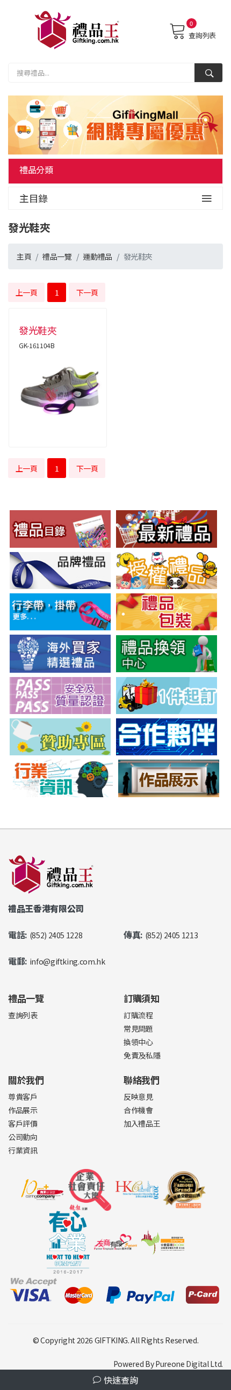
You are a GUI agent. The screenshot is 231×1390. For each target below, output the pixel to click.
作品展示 (23, 1110)
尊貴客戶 (23, 1096)
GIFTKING (111, 1340)
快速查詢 (120, 1379)
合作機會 (138, 1110)
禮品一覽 (57, 256)
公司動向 (23, 1136)
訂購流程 (138, 1015)
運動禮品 (97, 256)
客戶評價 (23, 1123)
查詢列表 (202, 35)
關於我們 (26, 1079)
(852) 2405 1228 (56, 935)
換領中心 (138, 1041)
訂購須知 (142, 998)
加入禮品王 (142, 1123)
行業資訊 (23, 1150)
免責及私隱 (142, 1055)
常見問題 (138, 1028)
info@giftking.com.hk (67, 961)
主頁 (24, 256)
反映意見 (138, 1096)
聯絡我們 (142, 1079)
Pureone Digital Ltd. (189, 1363)
